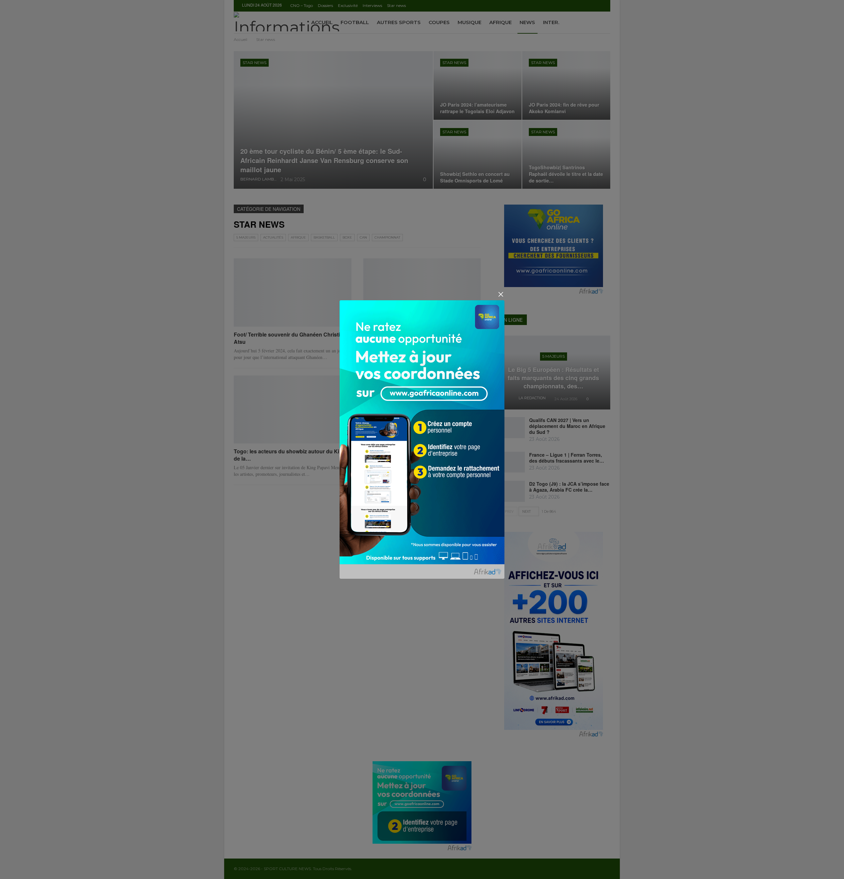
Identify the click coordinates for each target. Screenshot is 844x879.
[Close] (500, 294)
